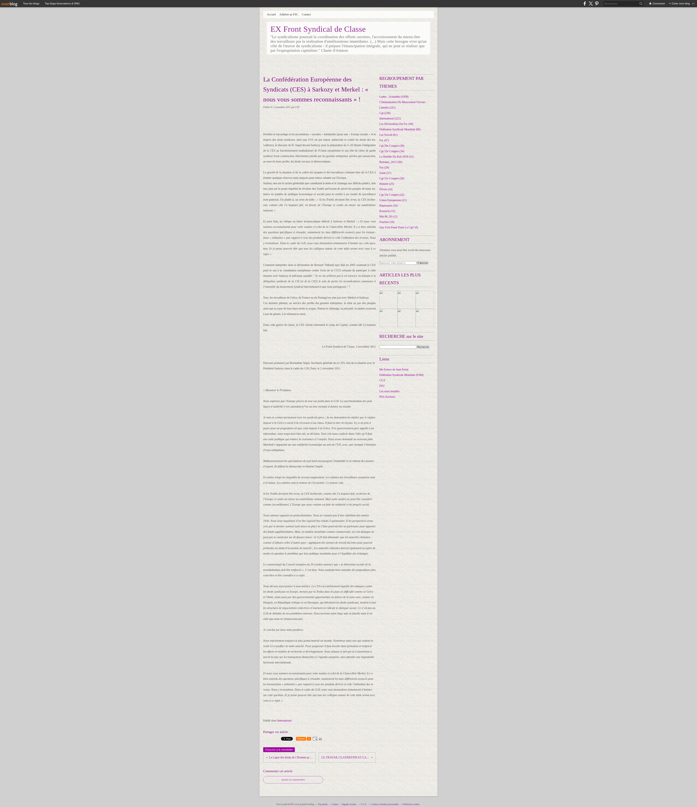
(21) (393, 200)
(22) (391, 194)
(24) (385, 189)
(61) (388, 134)
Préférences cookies (411, 804)
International (284, 720)
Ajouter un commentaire (293, 780)
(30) (390, 162)
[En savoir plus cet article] (388, 300)
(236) (384, 113)
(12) (387, 211)
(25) (386, 183)
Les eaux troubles (389, 391)
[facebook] (584, 3)
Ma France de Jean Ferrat (393, 369)
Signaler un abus (349, 804)
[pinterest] (596, 3)
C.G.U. (364, 804)
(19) (388, 205)
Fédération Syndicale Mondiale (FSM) (401, 374)
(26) (391, 178)
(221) (390, 118)
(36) (391, 145)
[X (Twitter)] (590, 3)
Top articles (323, 804)
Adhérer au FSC (288, 14)
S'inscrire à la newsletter (279, 749)
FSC (292, 804)
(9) (398, 227)
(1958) (393, 96)
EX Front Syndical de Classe (318, 29)
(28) (384, 167)
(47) (384, 140)
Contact (306, 14)
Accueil (271, 14)
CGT (382, 380)
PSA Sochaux (387, 396)
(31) (396, 156)
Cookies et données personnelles (385, 804)
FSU (382, 385)
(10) (386, 221)
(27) (385, 172)
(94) (396, 123)
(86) (400, 129)
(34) (391, 151)
